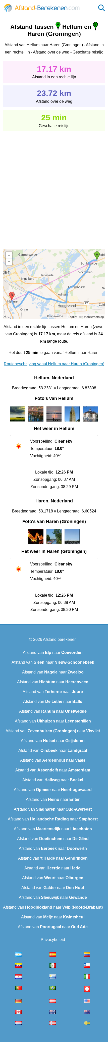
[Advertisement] (54, 187)
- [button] (9, 261)
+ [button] (9, 255)
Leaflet (72, 317)
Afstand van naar (53, 652)
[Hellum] (18, 422)
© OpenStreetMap (91, 317)
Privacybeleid (53, 939)
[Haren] (36, 545)
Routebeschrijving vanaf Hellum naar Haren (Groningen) (54, 364)
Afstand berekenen (60, 639)
